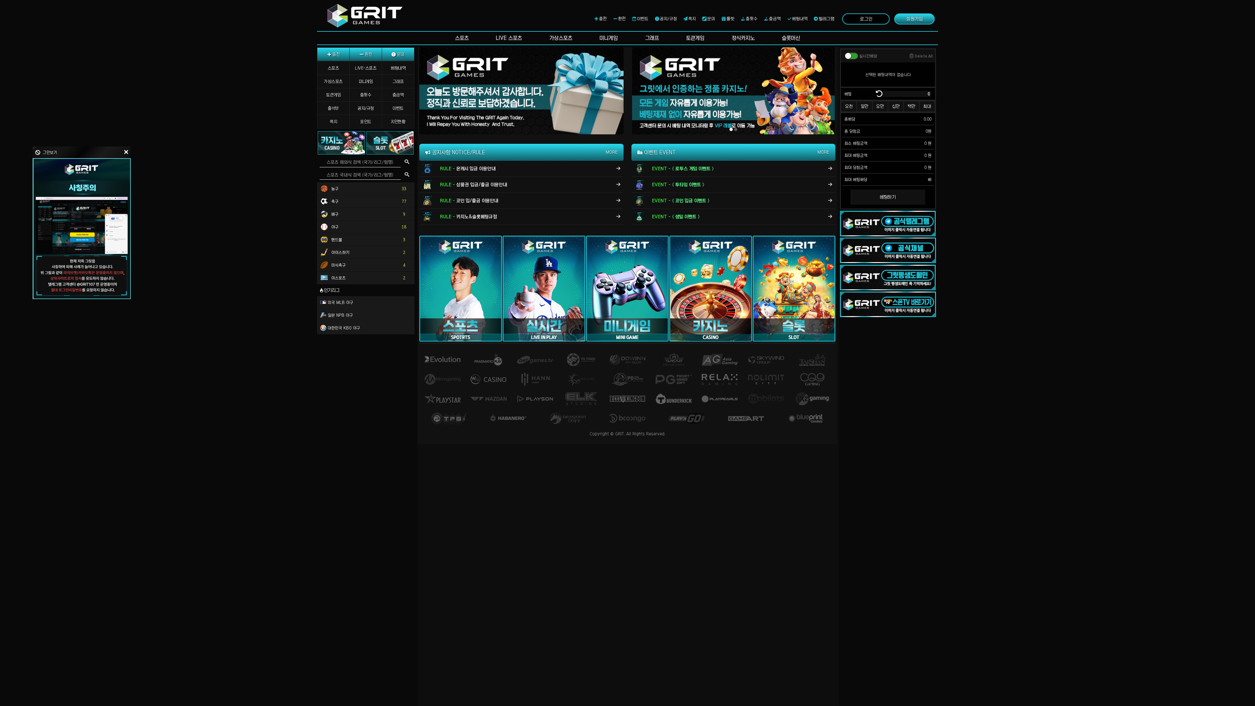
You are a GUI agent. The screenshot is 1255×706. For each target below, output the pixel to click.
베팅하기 (888, 197)
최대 (927, 106)
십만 (896, 106)
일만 (864, 106)
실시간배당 (868, 56)
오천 (849, 106)
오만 (880, 106)
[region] (366, 376)
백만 (911, 106)
